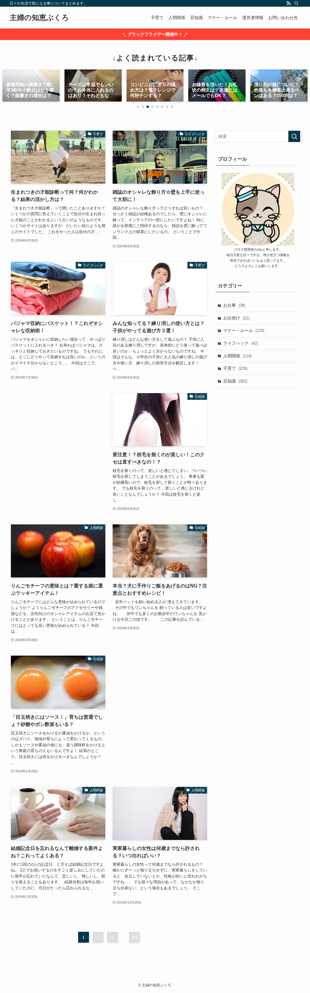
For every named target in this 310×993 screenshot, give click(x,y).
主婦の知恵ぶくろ (39, 17)
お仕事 (234, 305)
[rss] (288, 3)
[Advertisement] (58, 442)
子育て (235, 368)
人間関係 (237, 355)
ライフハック (240, 343)
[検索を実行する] (294, 136)
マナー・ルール (243, 330)
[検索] (296, 3)
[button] (138, 106)
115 (134, 937)
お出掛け (236, 318)
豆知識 (235, 381)
